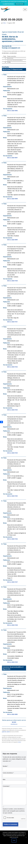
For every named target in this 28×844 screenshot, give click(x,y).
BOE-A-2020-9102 (12, 367)
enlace (19, 742)
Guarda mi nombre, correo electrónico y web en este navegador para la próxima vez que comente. (13, 811)
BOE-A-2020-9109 (12, 662)
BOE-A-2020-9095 (12, 714)
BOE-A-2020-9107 (12, 582)
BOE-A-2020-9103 (12, 410)
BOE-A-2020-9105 (12, 496)
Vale (14, 840)
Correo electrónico (8, 773)
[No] (26, 837)
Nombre (5, 766)
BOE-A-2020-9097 (12, 157)
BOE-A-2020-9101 (12, 322)
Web (4, 779)
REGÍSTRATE (19, 4)
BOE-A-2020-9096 (12, 110)
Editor (4, 23)
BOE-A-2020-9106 (12, 539)
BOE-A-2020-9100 (12, 281)
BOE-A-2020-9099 (12, 240)
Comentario (6, 786)
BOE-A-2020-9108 (12, 625)
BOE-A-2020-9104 (12, 453)
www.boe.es (14, 724)
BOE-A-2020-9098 (12, 198)
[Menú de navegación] (25, 9)
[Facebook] (1, 422)
